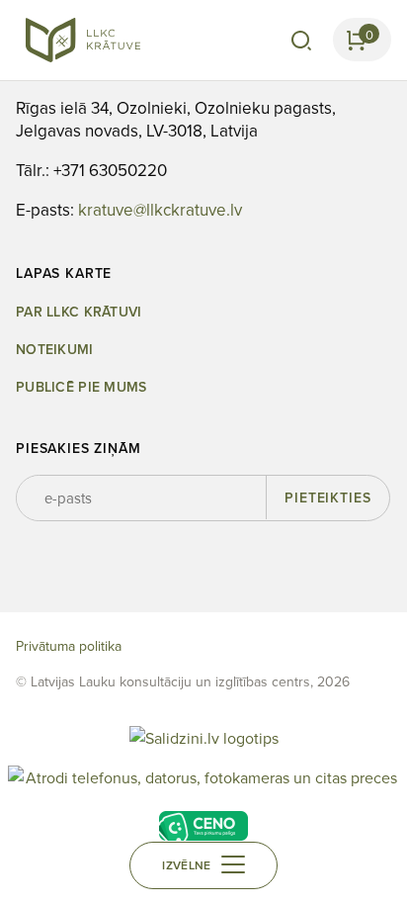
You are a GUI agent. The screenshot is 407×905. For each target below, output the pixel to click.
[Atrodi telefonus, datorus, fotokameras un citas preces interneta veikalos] (203, 780)
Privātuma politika (69, 646)
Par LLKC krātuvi (78, 312)
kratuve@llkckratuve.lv (160, 210)
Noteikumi (55, 349)
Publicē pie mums (81, 387)
